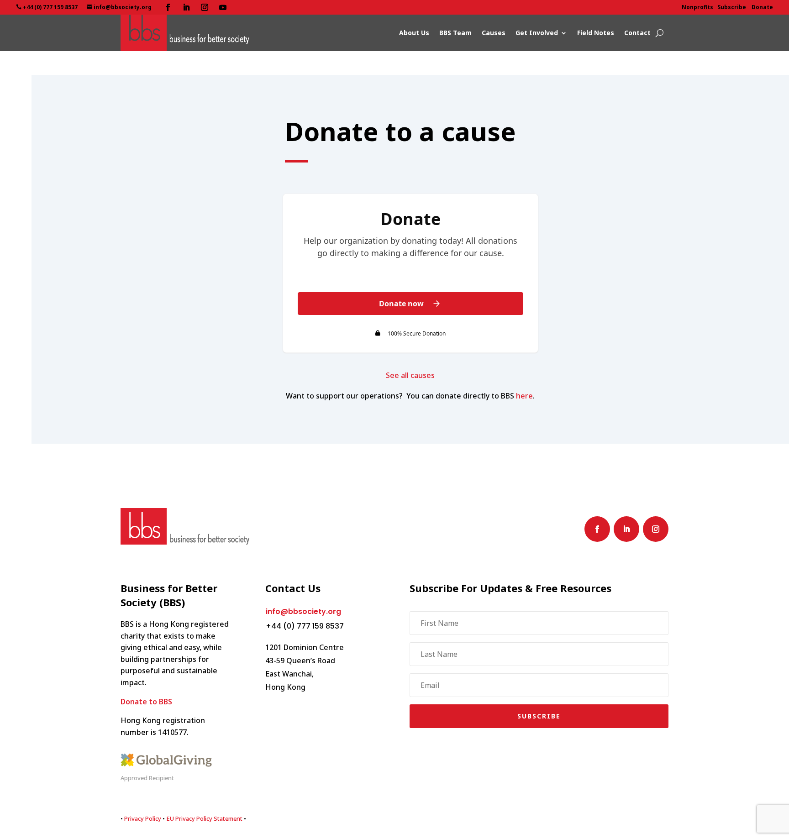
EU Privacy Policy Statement (204, 818)
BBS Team (455, 32)
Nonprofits (697, 7)
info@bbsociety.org (303, 611)
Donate (762, 7)
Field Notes (595, 32)
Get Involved (536, 32)
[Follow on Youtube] (223, 7)
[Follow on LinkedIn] (186, 7)
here (524, 396)
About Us (414, 32)
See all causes (410, 375)
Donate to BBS (146, 702)
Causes (493, 32)
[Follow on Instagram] (204, 7)
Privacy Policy (142, 818)
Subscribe (731, 7)
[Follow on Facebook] (168, 7)
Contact (637, 32)
